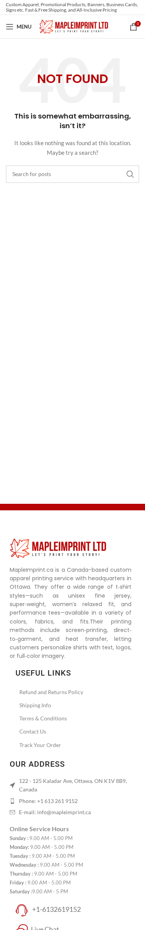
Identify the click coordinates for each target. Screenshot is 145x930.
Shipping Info (35, 705)
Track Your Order (40, 745)
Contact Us (32, 731)
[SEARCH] (130, 174)
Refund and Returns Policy (51, 692)
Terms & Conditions (43, 718)
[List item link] (70, 801)
